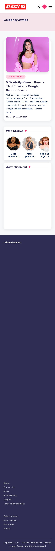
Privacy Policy (10, 495)
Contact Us (9, 487)
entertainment (10, 520)
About (7, 483)
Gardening (9, 524)
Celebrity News (16, 76)
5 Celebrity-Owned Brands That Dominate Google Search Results (25, 86)
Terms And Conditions (14, 503)
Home (6, 491)
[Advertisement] (27, 199)
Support (7, 499)
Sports (7, 528)
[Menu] (50, 6)
